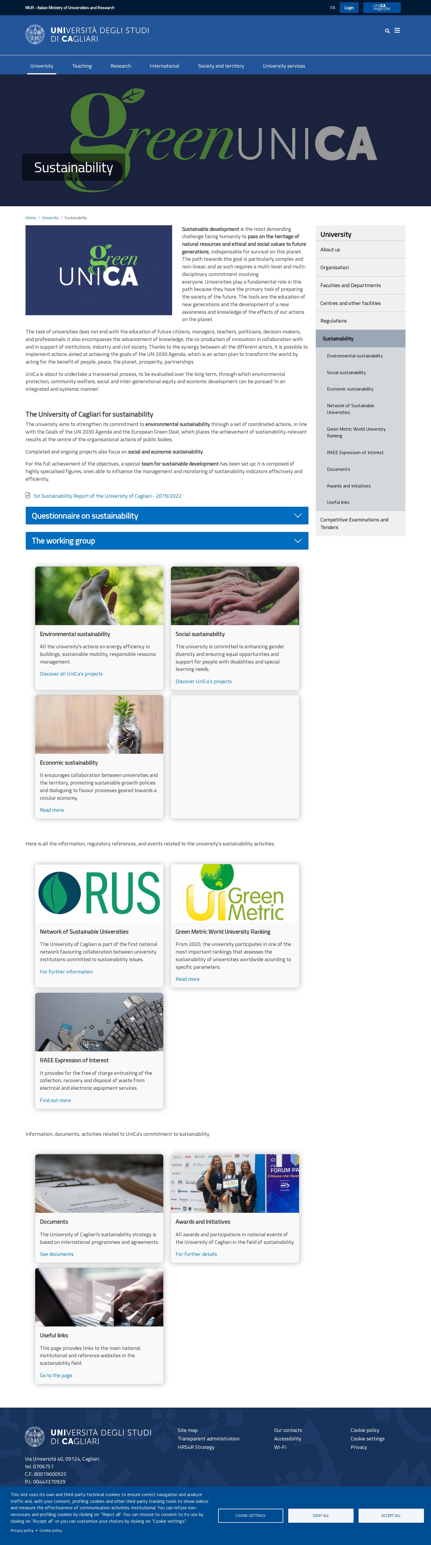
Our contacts (288, 1430)
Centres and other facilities (350, 303)
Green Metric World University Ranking (356, 432)
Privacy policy (22, 1530)
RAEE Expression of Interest (355, 452)
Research (121, 66)
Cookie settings (250, 1515)
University (41, 66)
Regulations (333, 321)
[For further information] (99, 926)
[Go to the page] (99, 1326)
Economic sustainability (350, 388)
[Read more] (99, 756)
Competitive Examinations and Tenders (354, 523)
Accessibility (287, 1438)
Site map (188, 1430)
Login (349, 7)
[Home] (87, 34)
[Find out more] (99, 1051)
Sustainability (338, 338)
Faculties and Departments (350, 285)
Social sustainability (346, 372)
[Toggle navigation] (399, 30)
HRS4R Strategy (196, 1447)
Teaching (82, 66)
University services (284, 66)
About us (330, 249)
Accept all (391, 1515)
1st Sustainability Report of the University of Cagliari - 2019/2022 (107, 496)
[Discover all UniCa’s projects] (99, 628)
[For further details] (235, 1208)
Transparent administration (209, 1438)
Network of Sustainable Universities (350, 409)
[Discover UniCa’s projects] (235, 628)
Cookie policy (51, 1530)
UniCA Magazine (382, 7)
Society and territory (221, 66)
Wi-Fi (280, 1447)
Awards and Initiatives (349, 485)
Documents (338, 469)
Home (31, 218)
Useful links (338, 502)
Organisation (334, 267)
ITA (332, 7)
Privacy (359, 1447)
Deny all (321, 1515)
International (164, 66)
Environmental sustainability (355, 355)
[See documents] (99, 1208)
